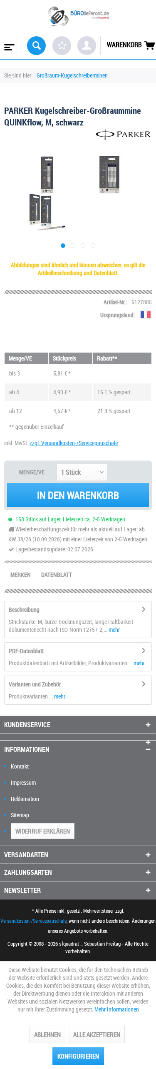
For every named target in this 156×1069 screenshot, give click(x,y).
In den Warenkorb (78, 495)
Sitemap (20, 815)
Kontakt (20, 766)
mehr (113, 629)
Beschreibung (24, 609)
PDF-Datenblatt (26, 651)
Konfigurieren (78, 1056)
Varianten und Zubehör (35, 684)
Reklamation (25, 799)
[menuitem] (8, 44)
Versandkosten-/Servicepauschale (33, 920)
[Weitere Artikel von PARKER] (123, 135)
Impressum (23, 782)
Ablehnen (47, 1034)
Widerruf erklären (42, 831)
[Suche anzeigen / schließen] (36, 45)
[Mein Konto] (86, 45)
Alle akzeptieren (96, 1034)
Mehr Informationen (116, 1009)
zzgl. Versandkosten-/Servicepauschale (74, 443)
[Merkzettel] (61, 45)
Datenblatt (56, 574)
